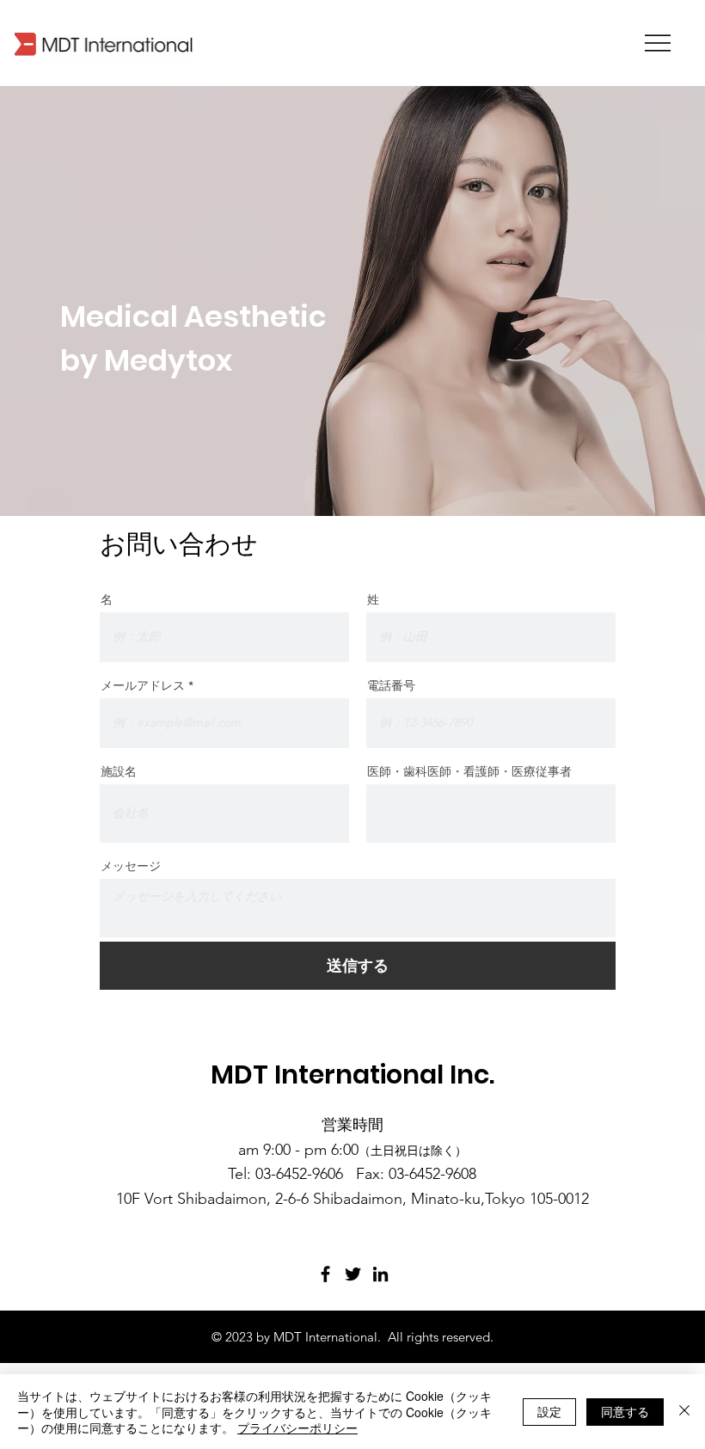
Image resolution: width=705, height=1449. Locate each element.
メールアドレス (143, 685)
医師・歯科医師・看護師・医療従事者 (469, 771)
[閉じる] (684, 1411)
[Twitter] (353, 1274)
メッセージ (131, 866)
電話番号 (391, 685)
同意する (625, 1411)
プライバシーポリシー (297, 1427)
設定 (549, 1411)
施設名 (119, 771)
